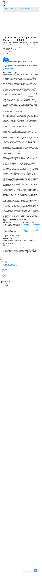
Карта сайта (19, 256)
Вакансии (4, 275)
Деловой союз (7, 8)
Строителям (5, 276)
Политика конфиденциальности (9, 256)
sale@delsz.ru (6, 285)
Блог (25, 232)
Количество (5, 54)
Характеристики (11, 68)
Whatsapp (5, 283)
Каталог (3, 261)
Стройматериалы (36, 224)
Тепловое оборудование (10, 9)
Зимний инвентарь (28, 8)
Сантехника (35, 234)
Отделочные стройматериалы (10, 264)
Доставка (26, 231)
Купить (6, 59)
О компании (26, 225)
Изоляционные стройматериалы (10, 265)
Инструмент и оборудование (17, 8)
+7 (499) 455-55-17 (7, 287)
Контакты (26, 229)
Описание (6, 68)
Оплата (25, 230)
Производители (27, 224)
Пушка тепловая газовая (21, 9)
